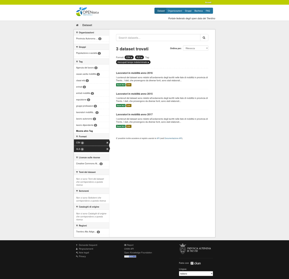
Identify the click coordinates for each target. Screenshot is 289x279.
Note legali (83, 252)
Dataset (161, 10)
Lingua (182, 268)
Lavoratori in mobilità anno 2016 (134, 73)
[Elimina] (131, 57)
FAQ (208, 10)
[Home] (77, 25)
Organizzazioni (175, 10)
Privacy (82, 256)
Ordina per (175, 48)
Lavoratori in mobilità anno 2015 (134, 93)
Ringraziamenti (85, 248)
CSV (128, 85)
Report (130, 244)
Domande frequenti (87, 244)
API (158, 138)
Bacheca (198, 10)
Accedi (208, 2)
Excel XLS (121, 85)
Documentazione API (173, 138)
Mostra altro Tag (84, 130)
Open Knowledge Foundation (138, 252)
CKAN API (129, 248)
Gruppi (188, 10)
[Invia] (204, 37)
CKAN (195, 263)
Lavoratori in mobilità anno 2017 (134, 114)
